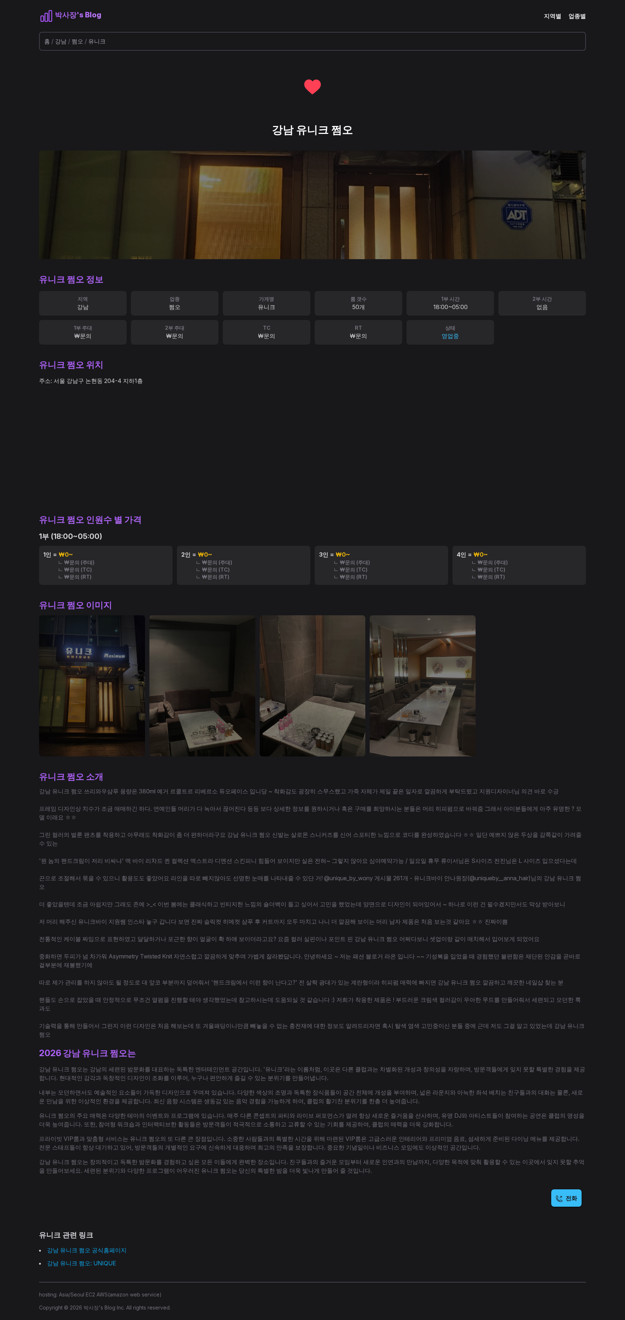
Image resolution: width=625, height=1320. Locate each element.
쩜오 (77, 41)
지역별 (552, 16)
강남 (61, 41)
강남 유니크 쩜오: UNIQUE (81, 1263)
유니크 (97, 41)
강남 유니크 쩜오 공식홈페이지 (87, 1250)
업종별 (577, 16)
